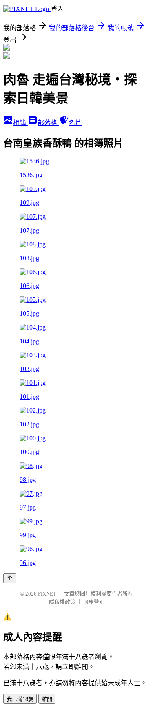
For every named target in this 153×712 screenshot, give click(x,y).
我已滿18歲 (20, 699)
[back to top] (9, 578)
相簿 (20, 122)
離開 (47, 699)
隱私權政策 (62, 602)
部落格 (48, 122)
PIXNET (47, 594)
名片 (75, 122)
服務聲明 (93, 602)
